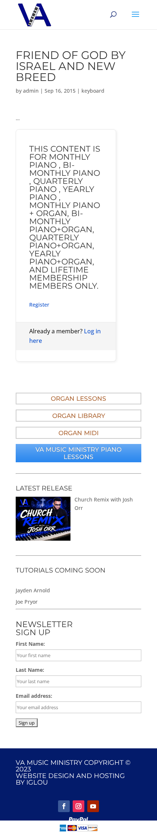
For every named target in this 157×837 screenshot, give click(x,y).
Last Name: (30, 669)
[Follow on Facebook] (64, 806)
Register (39, 304)
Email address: (34, 695)
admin (31, 90)
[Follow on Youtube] (93, 806)
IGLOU (37, 782)
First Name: (30, 643)
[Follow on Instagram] (78, 806)
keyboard (92, 90)
